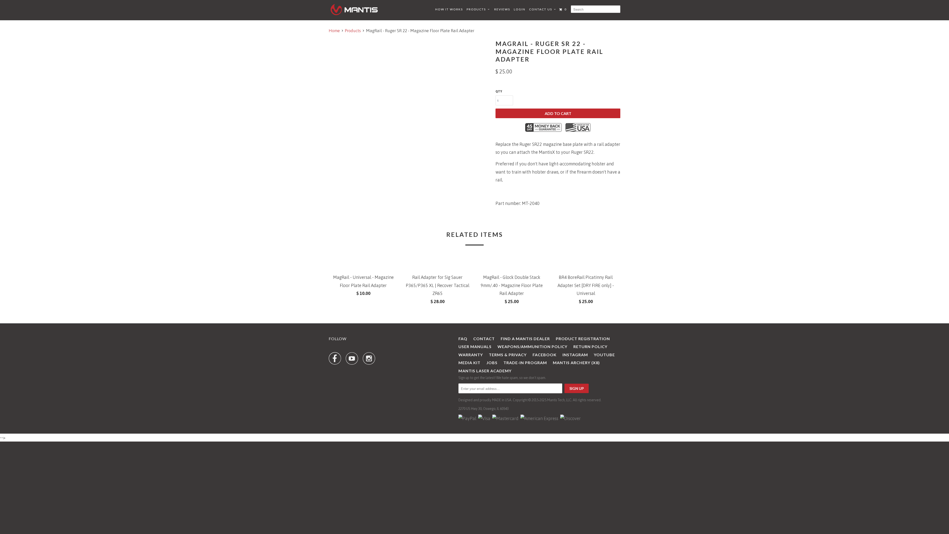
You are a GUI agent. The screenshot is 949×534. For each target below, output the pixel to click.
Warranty (470, 354)
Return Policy (590, 346)
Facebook (545, 354)
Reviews (502, 9)
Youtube (604, 354)
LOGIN (519, 9)
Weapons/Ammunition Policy (532, 346)
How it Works (449, 9)
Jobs (491, 362)
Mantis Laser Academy (485, 370)
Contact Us (541, 9)
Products (477, 9)
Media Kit (469, 362)
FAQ (462, 338)
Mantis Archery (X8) (576, 362)
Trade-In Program (525, 362)
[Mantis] (354, 9)
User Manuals (475, 346)
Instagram (575, 354)
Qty (499, 91)
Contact (484, 338)
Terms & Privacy (508, 354)
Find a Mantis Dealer (525, 338)
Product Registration (583, 338)
